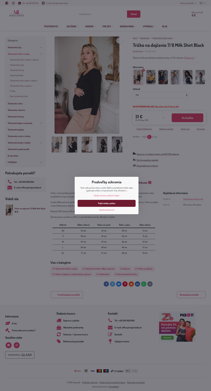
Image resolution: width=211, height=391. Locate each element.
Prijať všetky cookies (106, 203)
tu (126, 190)
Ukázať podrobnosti (106, 210)
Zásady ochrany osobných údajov (106, 195)
